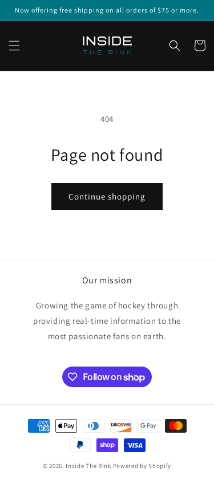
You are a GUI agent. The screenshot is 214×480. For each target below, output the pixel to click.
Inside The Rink (88, 466)
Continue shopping (107, 196)
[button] (14, 45)
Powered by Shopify (142, 466)
